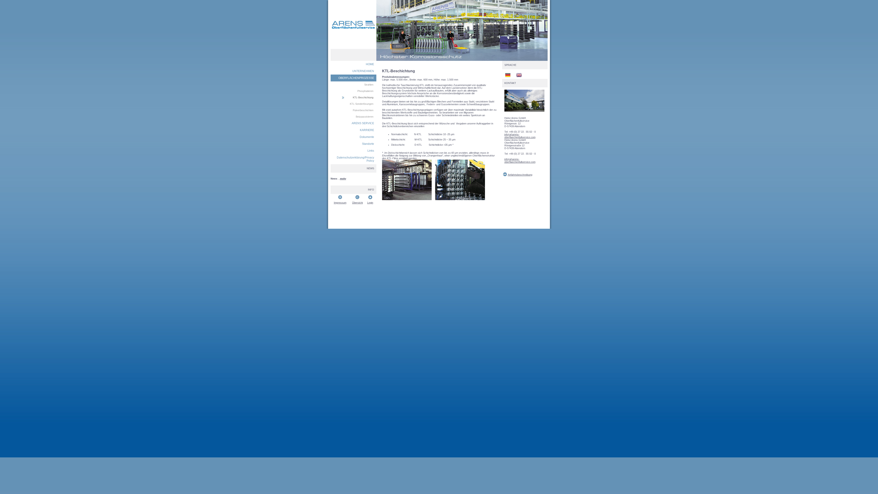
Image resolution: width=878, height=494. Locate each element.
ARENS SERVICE (363, 123)
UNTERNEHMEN (363, 71)
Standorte (368, 143)
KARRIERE (367, 130)
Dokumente (367, 137)
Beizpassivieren (364, 116)
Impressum (340, 202)
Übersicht (357, 202)
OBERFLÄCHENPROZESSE (356, 78)
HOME (370, 64)
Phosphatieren (365, 91)
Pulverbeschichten (363, 110)
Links (370, 150)
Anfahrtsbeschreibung (520, 174)
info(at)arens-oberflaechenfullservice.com (519, 136)
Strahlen (368, 84)
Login (370, 202)
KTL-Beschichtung (363, 97)
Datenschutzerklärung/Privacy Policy (355, 159)
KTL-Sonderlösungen (361, 103)
